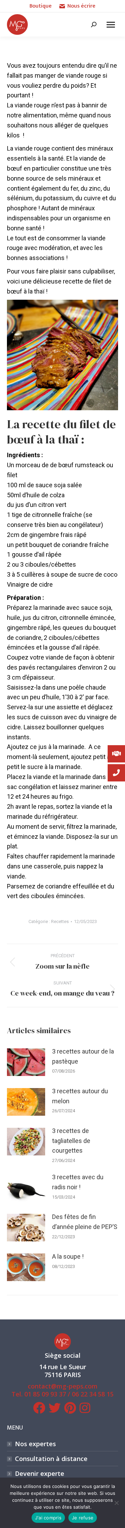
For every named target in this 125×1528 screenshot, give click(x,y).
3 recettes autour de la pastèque (83, 1056)
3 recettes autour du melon (80, 1096)
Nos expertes (35, 1444)
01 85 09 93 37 (45, 1394)
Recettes (60, 921)
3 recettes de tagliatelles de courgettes (71, 1140)
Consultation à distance (51, 1459)
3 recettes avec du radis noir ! (77, 1182)
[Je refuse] (116, 1502)
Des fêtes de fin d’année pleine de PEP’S (84, 1221)
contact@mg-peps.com (63, 1386)
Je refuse (82, 1517)
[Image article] (26, 1062)
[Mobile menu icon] (110, 25)
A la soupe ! (68, 1256)
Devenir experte (39, 1474)
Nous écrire (81, 6)
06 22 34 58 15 (93, 1394)
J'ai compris (48, 1517)
